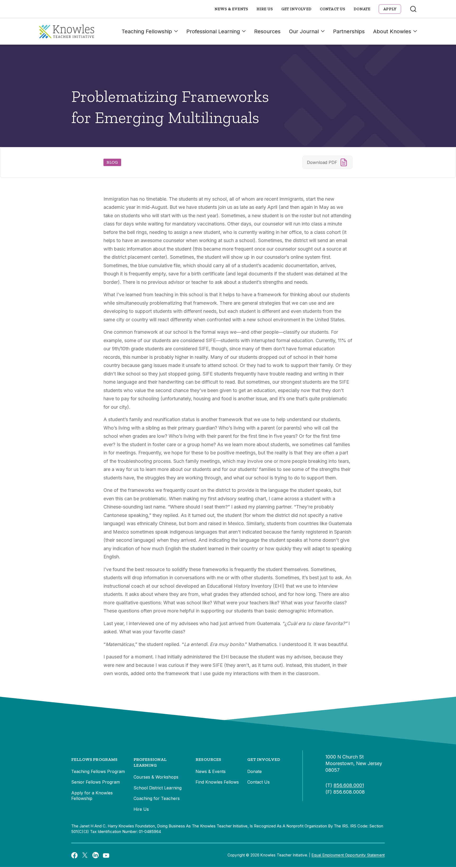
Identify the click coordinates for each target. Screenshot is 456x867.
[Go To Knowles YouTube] (106, 855)
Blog (112, 162)
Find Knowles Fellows (217, 782)
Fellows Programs (94, 759)
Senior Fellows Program (95, 782)
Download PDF (322, 162)
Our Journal (304, 31)
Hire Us (264, 9)
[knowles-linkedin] (95, 855)
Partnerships (349, 31)
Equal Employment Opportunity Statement (348, 855)
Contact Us (332, 9)
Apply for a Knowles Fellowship (92, 795)
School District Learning (158, 787)
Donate (362, 9)
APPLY (390, 9)
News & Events (231, 9)
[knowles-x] (85, 855)
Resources (267, 31)
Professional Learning (213, 31)
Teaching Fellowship (147, 31)
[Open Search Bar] (413, 9)
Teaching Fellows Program (98, 771)
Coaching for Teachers (157, 798)
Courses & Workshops (156, 777)
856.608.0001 (349, 785)
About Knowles (392, 31)
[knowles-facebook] (74, 855)
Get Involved (296, 9)
